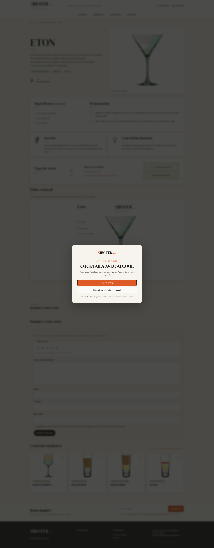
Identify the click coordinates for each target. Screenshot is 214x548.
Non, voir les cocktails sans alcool (107, 290)
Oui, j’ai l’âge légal (107, 283)
